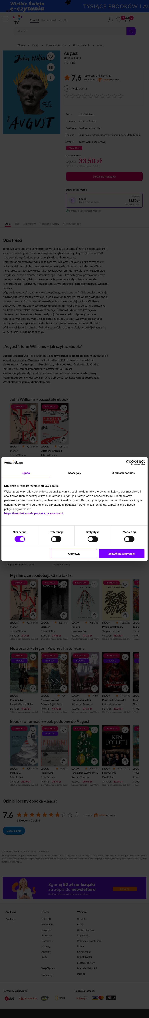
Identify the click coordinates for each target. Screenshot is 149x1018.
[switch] (56, 539)
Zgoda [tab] (26, 472)
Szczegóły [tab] (74, 472)
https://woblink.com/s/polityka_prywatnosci (33, 513)
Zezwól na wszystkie (121, 553)
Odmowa (74, 553)
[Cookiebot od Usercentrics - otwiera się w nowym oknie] (129, 462)
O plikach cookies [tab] (123, 472)
